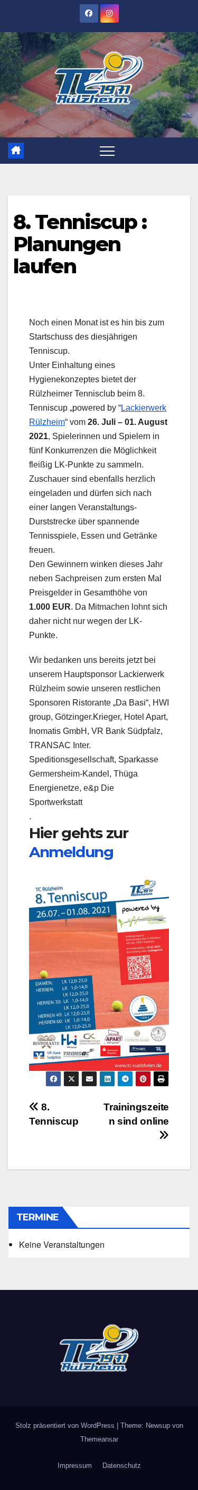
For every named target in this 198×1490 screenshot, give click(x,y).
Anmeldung (71, 852)
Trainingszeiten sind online (136, 1114)
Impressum (75, 1465)
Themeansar (99, 1439)
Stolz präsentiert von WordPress (66, 1425)
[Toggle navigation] (107, 151)
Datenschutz (121, 1465)
